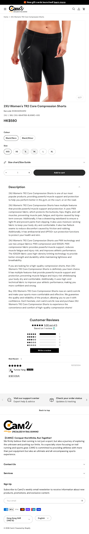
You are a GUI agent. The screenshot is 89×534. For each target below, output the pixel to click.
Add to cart (59, 172)
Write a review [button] (44, 350)
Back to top (44, 410)
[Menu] (5, 9)
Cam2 (12, 528)
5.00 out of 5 (50, 325)
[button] (31, 334)
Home (6, 17)
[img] (15, 365)
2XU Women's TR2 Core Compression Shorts (27, 17)
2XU (5, 115)
